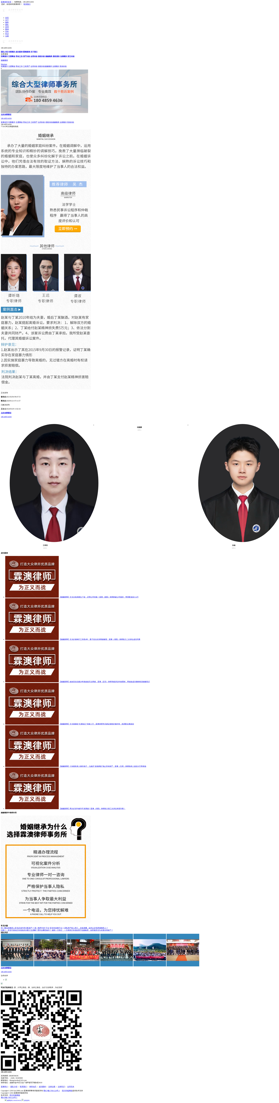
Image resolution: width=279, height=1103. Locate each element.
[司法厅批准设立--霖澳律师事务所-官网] (12, 12)
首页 (7, 18)
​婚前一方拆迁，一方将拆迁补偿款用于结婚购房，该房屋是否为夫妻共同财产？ (82, 930)
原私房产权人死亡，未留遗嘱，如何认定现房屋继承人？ (86, 928)
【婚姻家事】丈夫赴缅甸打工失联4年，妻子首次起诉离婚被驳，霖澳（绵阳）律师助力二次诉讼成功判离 (99, 639)
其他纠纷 (63, 66)
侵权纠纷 (41, 66)
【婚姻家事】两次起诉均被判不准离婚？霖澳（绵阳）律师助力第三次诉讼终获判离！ (92, 809)
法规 (7, 36)
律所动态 (32, 1087)
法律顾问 (55, 66)
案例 (7, 29)
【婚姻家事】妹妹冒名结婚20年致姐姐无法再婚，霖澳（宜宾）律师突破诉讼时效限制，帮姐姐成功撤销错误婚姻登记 (104, 682)
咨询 (7, 27)
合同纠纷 (34, 66)
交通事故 (11, 66)
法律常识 (61, 1087)
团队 (7, 25)
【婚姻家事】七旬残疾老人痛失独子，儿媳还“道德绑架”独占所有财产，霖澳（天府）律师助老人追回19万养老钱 (102, 766)
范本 (7, 31)
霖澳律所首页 (6, 2)
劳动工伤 (19, 66)
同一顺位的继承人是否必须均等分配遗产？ (17, 928)
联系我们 (27, 4)
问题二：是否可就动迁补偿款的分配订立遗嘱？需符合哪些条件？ (26, 930)
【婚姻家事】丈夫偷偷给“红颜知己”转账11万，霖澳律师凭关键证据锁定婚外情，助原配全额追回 (96, 724)
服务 (7, 22)
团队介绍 (13, 1087)
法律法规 (51, 1087)
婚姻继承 (48, 66)
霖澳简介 (4, 1087)
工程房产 (26, 66)
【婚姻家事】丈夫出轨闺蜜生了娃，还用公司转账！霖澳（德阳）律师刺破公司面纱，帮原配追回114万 (99, 597)
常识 (7, 34)
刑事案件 (4, 66)
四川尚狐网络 (67, 1091)
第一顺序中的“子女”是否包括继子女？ (49, 928)
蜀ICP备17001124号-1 (51, 1091)
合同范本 (70, 1087)
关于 (7, 20)
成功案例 (42, 1087)
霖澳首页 (4, 122)
